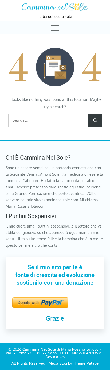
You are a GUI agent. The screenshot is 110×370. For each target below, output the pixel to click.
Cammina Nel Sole (39, 349)
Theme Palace (86, 363)
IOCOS (59, 356)
